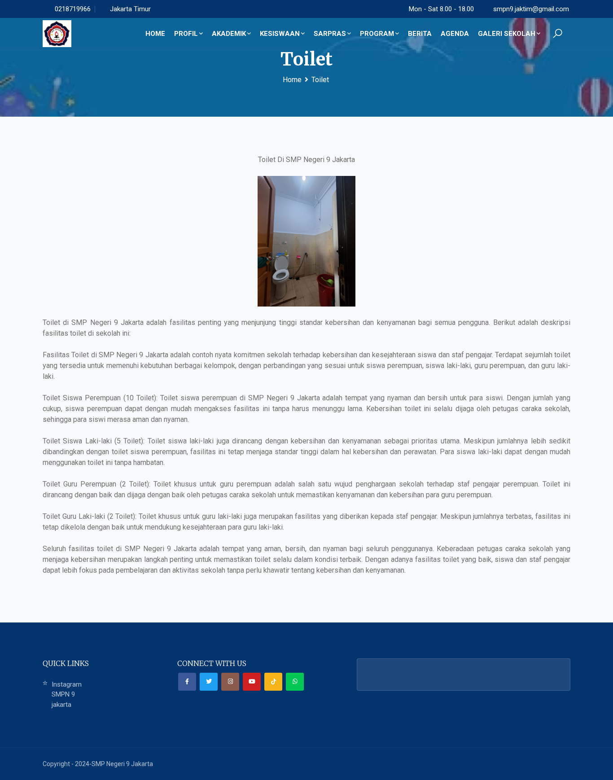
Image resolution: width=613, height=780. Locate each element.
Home (292, 79)
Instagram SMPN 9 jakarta (67, 694)
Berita (420, 34)
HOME (155, 34)
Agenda (455, 34)
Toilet (320, 79)
